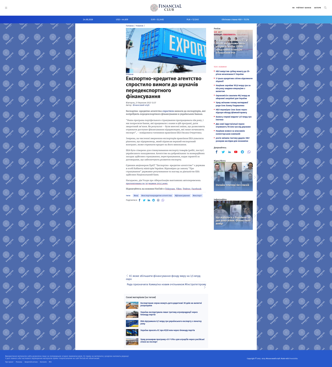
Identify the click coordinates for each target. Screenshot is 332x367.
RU (293, 8)
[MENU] (6, 8)
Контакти (43, 362)
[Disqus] (166, 236)
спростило (168, 111)
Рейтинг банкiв (303, 8)
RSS (50, 362)
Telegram (170, 188)
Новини (129, 74)
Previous (212, 44)
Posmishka (293, 358)
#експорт (197, 195)
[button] (325, 7)
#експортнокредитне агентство (156, 195)
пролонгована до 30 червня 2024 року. (147, 183)
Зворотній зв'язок (31, 362)
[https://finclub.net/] (166, 8)
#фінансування (182, 195)
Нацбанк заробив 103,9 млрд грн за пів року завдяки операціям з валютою (233, 88)
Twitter (186, 188)
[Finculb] (217, 152)
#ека (136, 195)
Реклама (19, 362)
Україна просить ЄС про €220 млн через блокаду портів (167, 330)
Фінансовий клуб (141, 105)
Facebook (196, 188)
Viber (179, 188)
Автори (317, 8)
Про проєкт (9, 362)
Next (254, 44)
